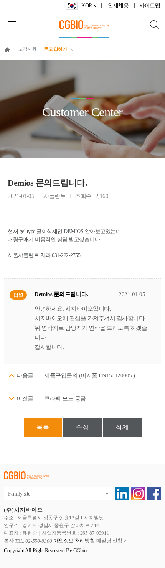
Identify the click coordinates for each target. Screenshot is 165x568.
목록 (43, 427)
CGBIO (84, 25)
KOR (86, 5)
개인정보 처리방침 (74, 540)
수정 (82, 427)
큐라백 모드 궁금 (65, 398)
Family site (19, 494)
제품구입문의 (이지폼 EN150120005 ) (89, 375)
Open (149, 25)
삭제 (122, 427)
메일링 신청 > (111, 540)
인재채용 (118, 5)
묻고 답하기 (55, 49)
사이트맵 (149, 5)
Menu (11, 25)
